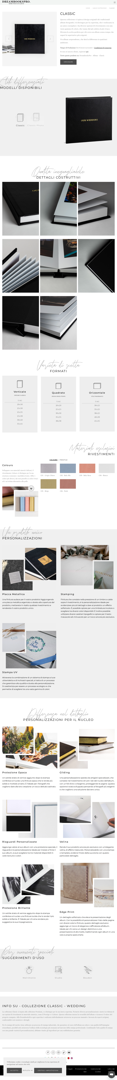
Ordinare (68, 62)
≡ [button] (115, 2)
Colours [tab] (53, 460)
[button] (9, 39)
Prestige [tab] (64, 460)
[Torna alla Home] (16, 2)
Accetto (14, 1070)
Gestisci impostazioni (48, 1070)
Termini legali (67, 1069)
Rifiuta (26, 1070)
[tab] (20, 119)
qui (87, 52)
